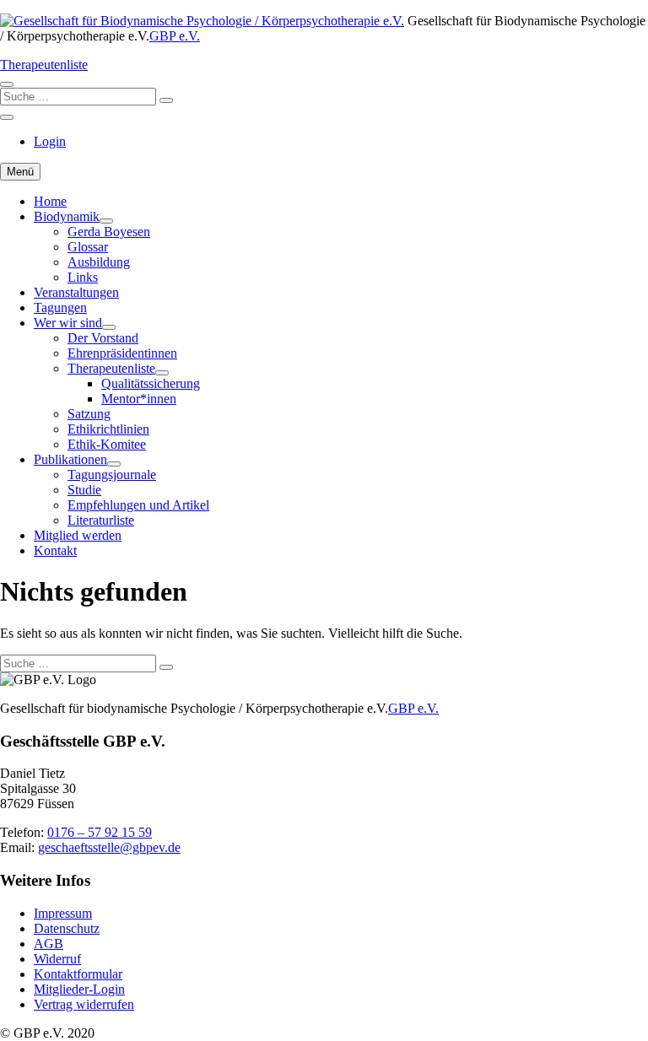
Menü (20, 171)
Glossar (88, 247)
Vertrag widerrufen (84, 1004)
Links (83, 277)
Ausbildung (99, 262)
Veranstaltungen (76, 292)
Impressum (63, 913)
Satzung (89, 414)
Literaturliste (101, 520)
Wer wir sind (68, 323)
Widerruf (57, 959)
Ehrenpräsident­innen (122, 353)
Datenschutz (67, 928)
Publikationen (70, 459)
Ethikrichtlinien (108, 429)
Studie (84, 490)
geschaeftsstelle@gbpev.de (109, 847)
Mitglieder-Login (79, 989)
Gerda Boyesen (109, 231)
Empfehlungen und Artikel (138, 505)
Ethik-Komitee (107, 444)
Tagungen (60, 307)
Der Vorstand (103, 338)
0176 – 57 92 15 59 (99, 832)
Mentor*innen (138, 398)
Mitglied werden (78, 535)
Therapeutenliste (44, 64)
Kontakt (55, 550)
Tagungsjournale (112, 474)
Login (50, 141)
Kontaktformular (78, 974)
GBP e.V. (174, 36)
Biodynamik (67, 216)
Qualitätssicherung (150, 383)
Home (50, 201)
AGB (48, 943)
